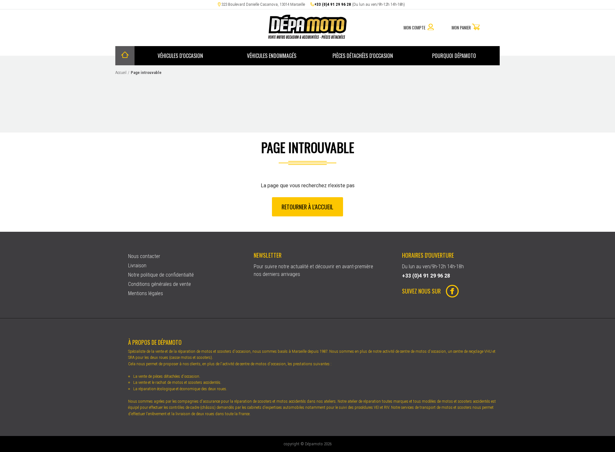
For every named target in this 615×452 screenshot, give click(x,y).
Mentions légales (145, 293)
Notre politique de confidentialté (161, 275)
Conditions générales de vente (159, 284)
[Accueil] (125, 55)
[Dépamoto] (307, 37)
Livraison (137, 265)
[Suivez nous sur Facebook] (450, 292)
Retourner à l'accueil (307, 206)
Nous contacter (144, 256)
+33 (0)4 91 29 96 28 (332, 4)
